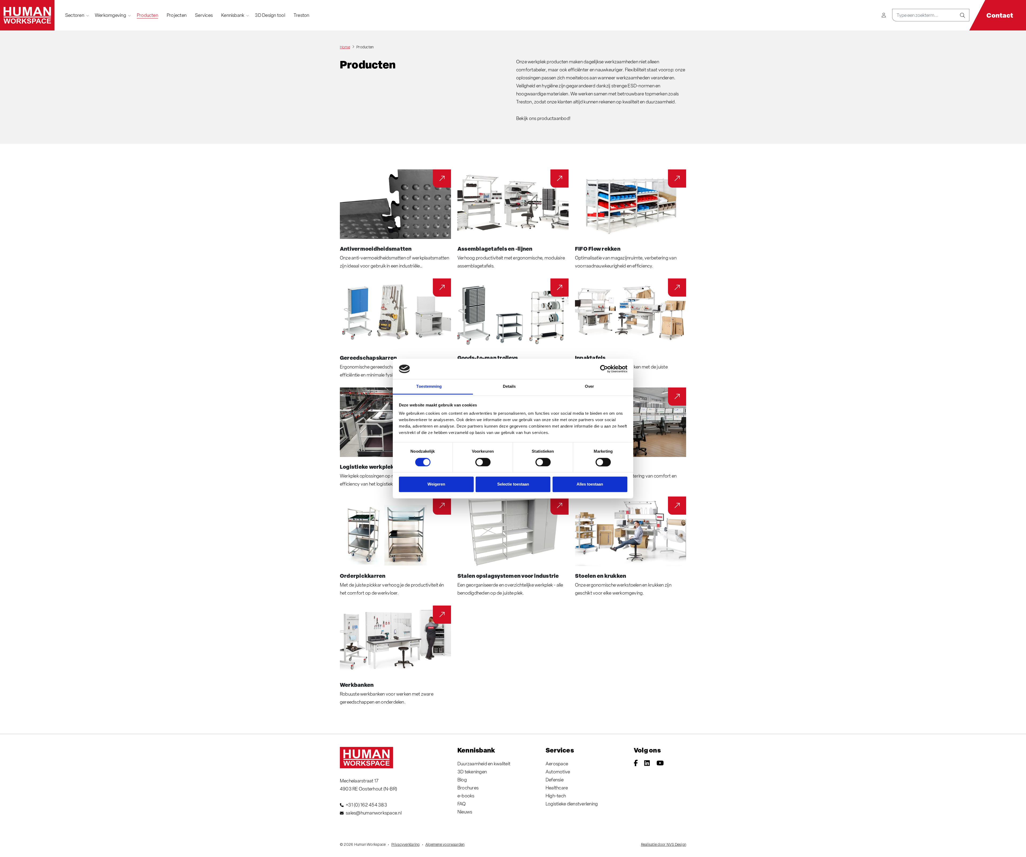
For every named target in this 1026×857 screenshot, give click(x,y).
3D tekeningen (472, 772)
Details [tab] (509, 386)
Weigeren (436, 484)
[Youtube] (660, 764)
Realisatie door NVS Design (663, 844)
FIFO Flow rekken (597, 248)
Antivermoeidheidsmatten (376, 248)
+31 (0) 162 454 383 (366, 805)
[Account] (884, 15)
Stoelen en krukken (600, 575)
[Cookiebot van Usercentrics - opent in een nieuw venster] (604, 369)
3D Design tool (270, 15)
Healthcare (557, 788)
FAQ (461, 804)
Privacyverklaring (405, 844)
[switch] (483, 462)
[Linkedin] (647, 764)
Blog (462, 780)
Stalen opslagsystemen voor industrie (508, 575)
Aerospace (557, 764)
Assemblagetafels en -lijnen (494, 248)
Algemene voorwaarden (445, 844)
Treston (301, 15)
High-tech (556, 796)
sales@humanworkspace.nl (374, 813)
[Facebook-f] (636, 764)
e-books (466, 796)
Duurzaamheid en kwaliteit (483, 764)
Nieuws (464, 812)
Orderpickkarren (363, 575)
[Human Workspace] (27, 15)
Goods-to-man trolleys (487, 357)
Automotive (558, 772)
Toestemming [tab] (429, 386)
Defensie (554, 780)
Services (204, 15)
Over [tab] (589, 386)
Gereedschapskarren (368, 357)
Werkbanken (357, 684)
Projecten (176, 15)
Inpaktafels (590, 357)
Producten (147, 15)
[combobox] (924, 15)
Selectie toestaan (513, 484)
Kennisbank (232, 15)
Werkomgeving (110, 15)
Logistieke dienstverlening (572, 804)
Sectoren (74, 15)
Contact (999, 15)
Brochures (468, 788)
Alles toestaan (590, 484)
